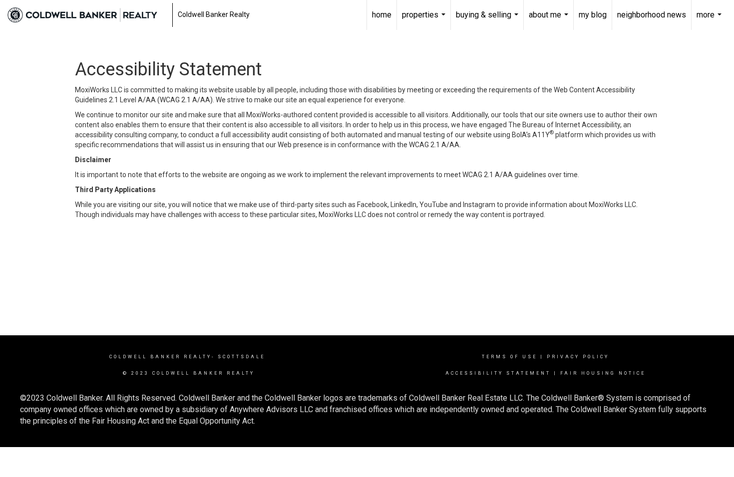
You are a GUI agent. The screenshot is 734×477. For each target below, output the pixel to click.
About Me (550, 20)
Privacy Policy (578, 356)
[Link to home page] (87, 15)
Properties (425, 20)
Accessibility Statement (498, 373)
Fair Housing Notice (603, 373)
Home (381, 14)
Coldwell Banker (145, 356)
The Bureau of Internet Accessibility (564, 125)
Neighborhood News (651, 14)
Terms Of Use (509, 356)
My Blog (593, 14)
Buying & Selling (488, 20)
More (710, 20)
